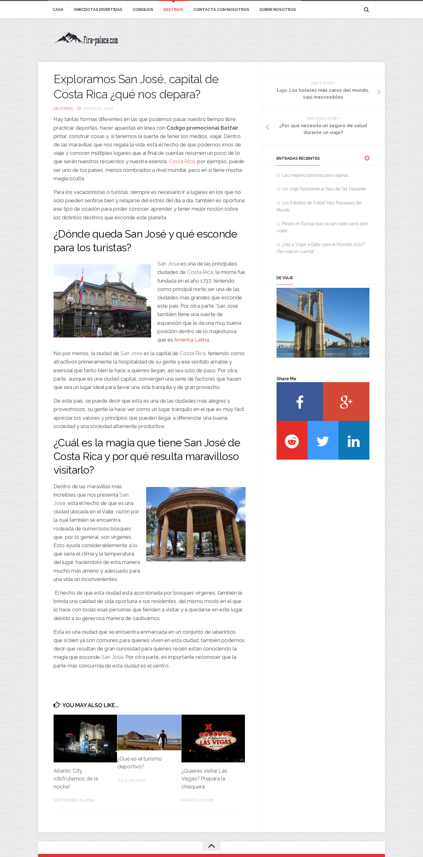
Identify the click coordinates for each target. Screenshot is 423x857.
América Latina (191, 340)
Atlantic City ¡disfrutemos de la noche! (76, 779)
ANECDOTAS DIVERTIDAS (98, 9)
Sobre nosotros (277, 9)
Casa (58, 9)
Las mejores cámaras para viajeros (315, 175)
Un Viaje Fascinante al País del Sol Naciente (324, 188)
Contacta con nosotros (221, 9)
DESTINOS (173, 9)
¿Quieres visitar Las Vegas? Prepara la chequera (204, 779)
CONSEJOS (143, 9)
